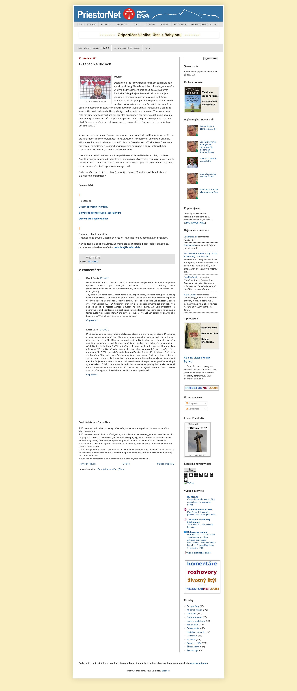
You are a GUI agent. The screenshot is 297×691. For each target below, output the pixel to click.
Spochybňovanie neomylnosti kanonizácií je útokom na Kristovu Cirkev (208, 147)
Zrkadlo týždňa (194, 643)
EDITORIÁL (180, 24)
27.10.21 (104, 278)
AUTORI (164, 24)
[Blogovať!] (90, 257)
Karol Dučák (190, 294)
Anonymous (190, 245)
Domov (126, 464)
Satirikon (191, 639)
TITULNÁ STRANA (86, 24)
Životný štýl (192, 650)
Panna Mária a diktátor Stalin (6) (93, 48)
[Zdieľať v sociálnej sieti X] (93, 257)
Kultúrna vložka (194, 610)
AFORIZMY (122, 24)
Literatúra (191, 613)
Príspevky (193, 403)
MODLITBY (149, 24)
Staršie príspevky (165, 464)
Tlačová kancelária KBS (199, 509)
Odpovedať (91, 320)
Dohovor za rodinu (197, 532)
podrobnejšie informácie (127, 247)
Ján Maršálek (190, 236)
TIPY (136, 24)
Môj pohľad (93, 262)
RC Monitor (193, 497)
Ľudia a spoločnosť (196, 621)
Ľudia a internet (194, 617)
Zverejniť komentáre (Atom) (111, 469)
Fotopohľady (193, 606)
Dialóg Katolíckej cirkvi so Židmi (208, 175)
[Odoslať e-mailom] (87, 257)
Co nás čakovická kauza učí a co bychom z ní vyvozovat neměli (201, 502)
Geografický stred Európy (127, 48)
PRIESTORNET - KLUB (203, 24)
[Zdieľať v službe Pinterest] (99, 257)
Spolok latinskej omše (199, 552)
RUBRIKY (106, 24)
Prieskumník (193, 628)
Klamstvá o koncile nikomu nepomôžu (209, 190)
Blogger (165, 670)
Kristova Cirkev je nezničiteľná (208, 159)
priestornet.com (198, 663)
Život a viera (193, 646)
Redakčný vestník (195, 632)
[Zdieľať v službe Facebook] (96, 257)
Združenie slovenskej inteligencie (198, 520)
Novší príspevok (87, 464)
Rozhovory (192, 635)
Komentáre (193, 409)
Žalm (147, 48)
